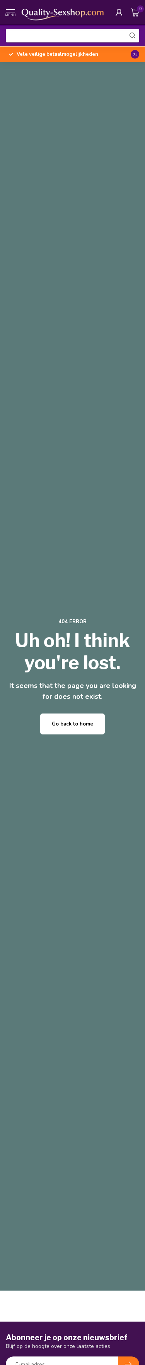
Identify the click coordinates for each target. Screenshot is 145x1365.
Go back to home (72, 723)
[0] (135, 12)
